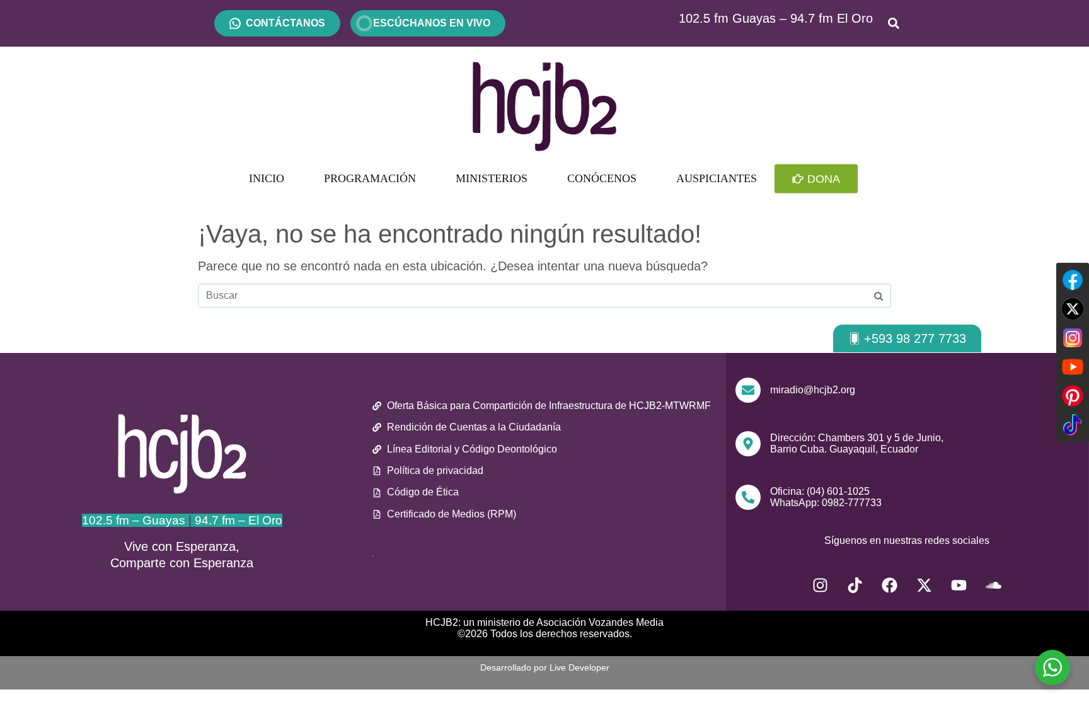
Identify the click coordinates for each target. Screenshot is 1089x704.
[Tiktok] (855, 585)
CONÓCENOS (602, 178)
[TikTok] (1072, 424)
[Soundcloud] (994, 585)
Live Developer (579, 667)
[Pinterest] (1072, 395)
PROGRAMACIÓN (370, 178)
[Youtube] (959, 585)
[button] (907, 338)
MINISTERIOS (491, 178)
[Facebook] (890, 585)
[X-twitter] (924, 585)
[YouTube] (1072, 366)
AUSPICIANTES (716, 178)
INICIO (266, 178)
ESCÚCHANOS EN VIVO (428, 23)
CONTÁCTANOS (285, 23)
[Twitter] (1072, 308)
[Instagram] (820, 585)
